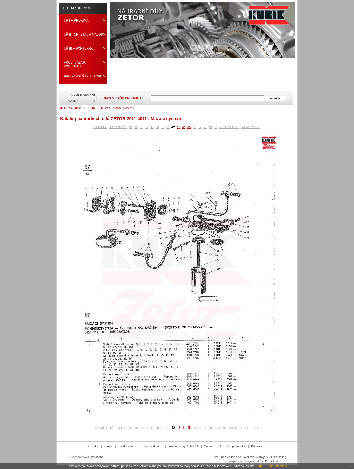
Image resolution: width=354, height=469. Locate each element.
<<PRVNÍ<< (100, 127)
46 (194, 127)
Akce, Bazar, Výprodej (75, 64)
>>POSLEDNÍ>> (250, 127)
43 (178, 127)
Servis (208, 446)
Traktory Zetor (127, 446)
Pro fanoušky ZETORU (83, 76)
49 (210, 127)
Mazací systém (123, 108)
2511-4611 (91, 108)
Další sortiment (152, 446)
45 (189, 127)
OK (259, 466)
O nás (108, 446)
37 (146, 127)
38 (152, 127)
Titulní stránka (76, 8)
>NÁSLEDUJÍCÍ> (229, 127)
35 (136, 127)
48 (205, 127)
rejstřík (105, 108)
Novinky (92, 446)
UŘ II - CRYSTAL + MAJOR (83, 34)
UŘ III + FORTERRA (78, 48)
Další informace (277, 466)
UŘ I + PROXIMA (76, 20)
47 (199, 127)
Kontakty (256, 446)
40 (162, 127)
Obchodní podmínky (232, 446)
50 (215, 127)
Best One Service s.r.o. (227, 457)
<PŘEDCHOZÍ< (118, 127)
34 (130, 127)
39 (157, 127)
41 (168, 127)
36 (141, 127)
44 (183, 127)
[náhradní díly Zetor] (202, 30)
